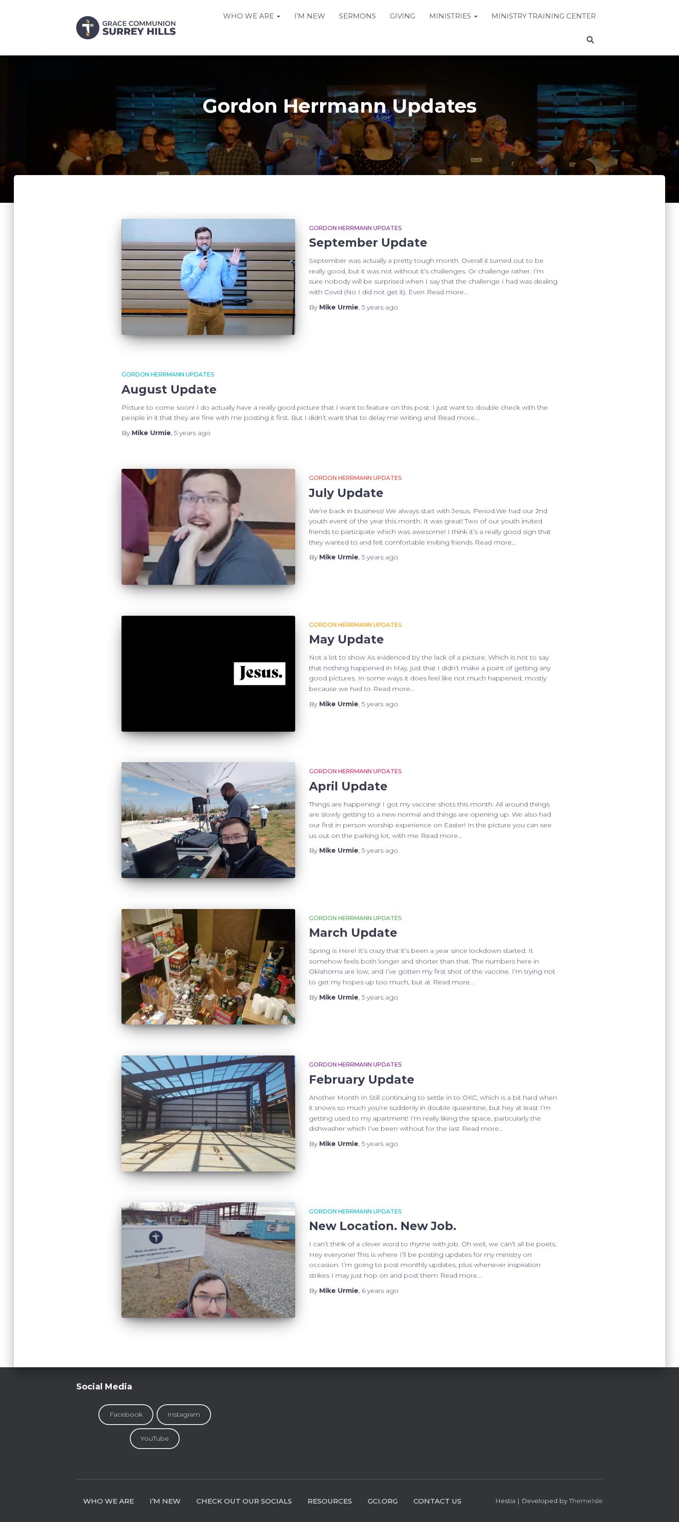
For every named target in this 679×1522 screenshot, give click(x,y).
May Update (346, 639)
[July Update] (208, 527)
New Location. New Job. (382, 1226)
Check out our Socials (244, 1501)
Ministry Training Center (543, 16)
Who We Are (249, 16)
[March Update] (208, 967)
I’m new (165, 1501)
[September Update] (208, 277)
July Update (346, 493)
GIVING (402, 16)
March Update (353, 933)
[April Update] (208, 820)
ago (380, 307)
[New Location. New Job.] (208, 1260)
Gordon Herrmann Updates (355, 227)
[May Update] (208, 674)
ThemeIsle (586, 1501)
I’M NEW (309, 16)
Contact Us (437, 1501)
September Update (368, 242)
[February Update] (208, 1113)
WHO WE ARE (108, 1501)
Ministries (451, 16)
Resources (330, 1501)
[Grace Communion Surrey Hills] (125, 27)
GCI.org (383, 1501)
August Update (169, 389)
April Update (348, 786)
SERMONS (357, 16)
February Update (361, 1079)
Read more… (447, 292)
